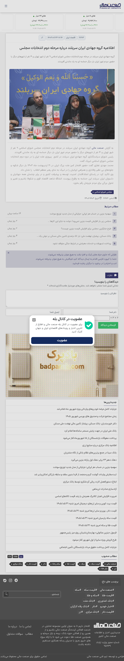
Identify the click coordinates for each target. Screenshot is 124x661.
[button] (34, 320)
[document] (62, 330)
